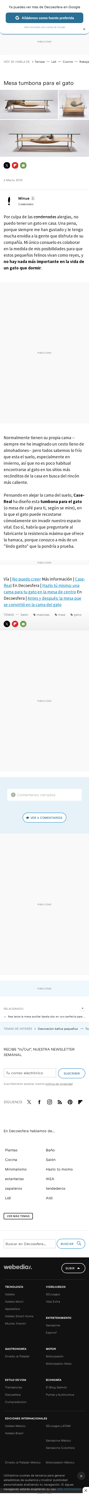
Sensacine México (58, 1440)
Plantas (11, 1150)
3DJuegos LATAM (58, 1426)
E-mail (23, 165)
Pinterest (70, 1101)
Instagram (49, 1101)
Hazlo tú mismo (59, 1169)
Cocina (68, 61)
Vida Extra (53, 1301)
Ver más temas (18, 1216)
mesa (61, 614)
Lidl (53, 61)
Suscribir (72, 1073)
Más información (69, 1489)
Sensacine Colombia (60, 1448)
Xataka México (15, 1426)
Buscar (67, 1244)
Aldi (49, 1198)
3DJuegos (53, 1294)
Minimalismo (16, 1169)
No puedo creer (26, 579)
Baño (50, 1150)
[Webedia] (18, 1270)
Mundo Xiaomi (15, 1323)
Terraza (40, 61)
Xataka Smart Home (19, 1316)
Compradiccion (15, 1402)
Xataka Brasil (14, 1433)
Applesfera (12, 1309)
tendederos (55, 1188)
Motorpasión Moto (59, 1363)
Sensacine (53, 1325)
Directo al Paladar (17, 1356)
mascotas (43, 614)
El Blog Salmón (56, 1387)
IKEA (50, 1178)
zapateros (13, 1188)
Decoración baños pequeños (58, 1028)
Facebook (39, 1101)
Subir (70, 1268)
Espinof (51, 1332)
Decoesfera (13, 1394)
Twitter (7, 165)
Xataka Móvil (14, 1301)
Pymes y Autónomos (60, 1394)
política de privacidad (59, 1083)
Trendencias (13, 1387)
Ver (46, 817)
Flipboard (15, 165)
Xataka (10, 1294)
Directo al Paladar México (23, 1462)
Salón (24, 614)
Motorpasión (54, 1356)
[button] (26, 198)
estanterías (14, 1178)
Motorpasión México (60, 1462)
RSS (59, 1101)
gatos (77, 614)
